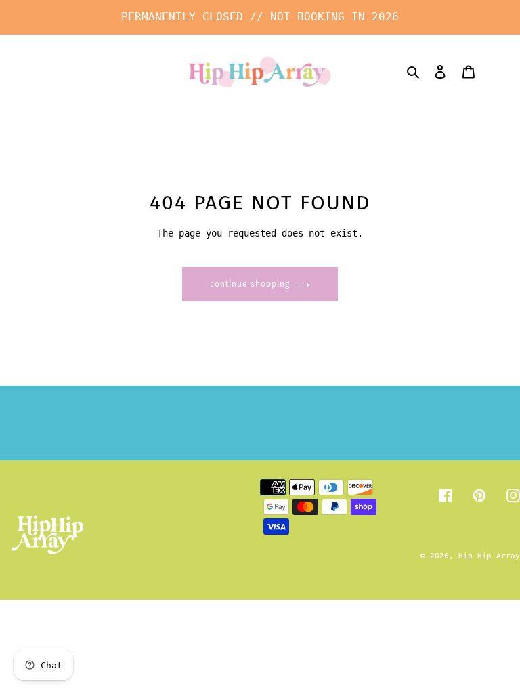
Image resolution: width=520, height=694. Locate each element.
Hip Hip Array (489, 556)
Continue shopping (249, 284)
